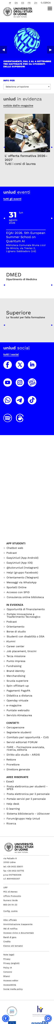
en (16, 3)
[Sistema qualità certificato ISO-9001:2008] (12, 1012)
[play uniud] (32, 385)
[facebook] (7, 367)
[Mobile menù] (50, 8)
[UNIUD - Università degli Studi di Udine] (17, 12)
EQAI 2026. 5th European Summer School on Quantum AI (25, 237)
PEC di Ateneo (10, 891)
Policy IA (7, 967)
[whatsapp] (7, 402)
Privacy (6, 959)
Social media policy (13, 989)
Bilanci (6, 976)
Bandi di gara (9, 937)
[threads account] (20, 420)
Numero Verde (10, 900)
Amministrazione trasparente (18, 924)
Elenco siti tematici (13, 946)
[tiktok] (32, 402)
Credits (7, 941)
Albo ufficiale (10, 920)
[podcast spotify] (7, 420)
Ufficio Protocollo (12, 896)
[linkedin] (32, 367)
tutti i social (11, 354)
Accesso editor (10, 980)
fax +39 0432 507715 (13, 871)
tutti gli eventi (12, 198)
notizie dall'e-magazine (18, 105)
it (10, 3)
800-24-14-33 (10, 904)
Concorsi (7, 972)
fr (29, 3)
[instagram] (20, 385)
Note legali (8, 954)
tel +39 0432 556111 (13, 866)
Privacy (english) (11, 963)
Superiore (18, 313)
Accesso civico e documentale (18, 933)
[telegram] (20, 402)
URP (5, 887)
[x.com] (20, 367)
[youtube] (7, 385)
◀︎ (3, 50)
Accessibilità (9, 985)
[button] (6, 1018)
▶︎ (50, 50)
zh (35, 3)
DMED (13, 275)
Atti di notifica (10, 928)
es (22, 3)
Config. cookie (10, 911)
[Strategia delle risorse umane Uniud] (39, 1012)
